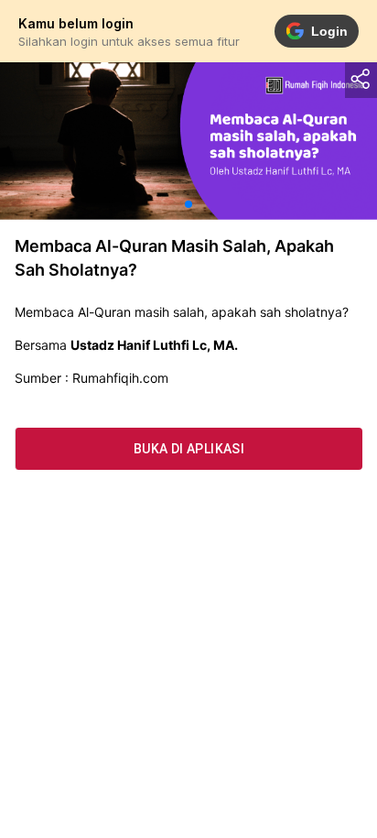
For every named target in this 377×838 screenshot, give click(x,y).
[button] (188, 204)
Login (329, 31)
